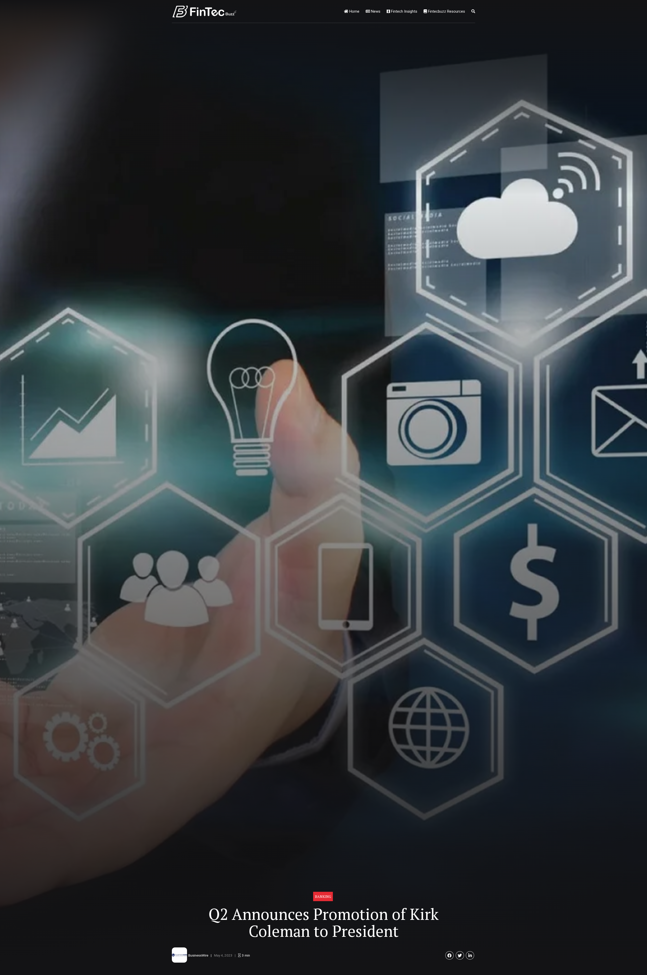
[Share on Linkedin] (470, 955)
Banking (323, 896)
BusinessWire (198, 955)
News (375, 11)
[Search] (473, 11)
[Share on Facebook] (449, 955)
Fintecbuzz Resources (446, 11)
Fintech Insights (403, 11)
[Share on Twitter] (460, 955)
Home (353, 11)
